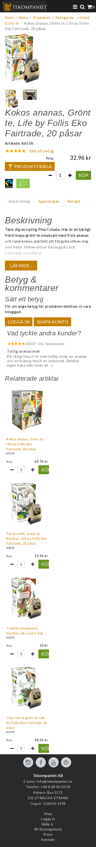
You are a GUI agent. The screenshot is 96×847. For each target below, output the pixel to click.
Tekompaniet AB (48, 775)
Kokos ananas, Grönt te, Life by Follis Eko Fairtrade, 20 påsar (25, 444)
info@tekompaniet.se (54, 781)
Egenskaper (49, 201)
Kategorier (65, 17)
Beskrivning (19, 201)
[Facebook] (42, 763)
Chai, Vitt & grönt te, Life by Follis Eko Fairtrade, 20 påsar (26, 723)
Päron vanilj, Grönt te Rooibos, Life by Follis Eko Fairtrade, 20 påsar (26, 538)
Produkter (42, 17)
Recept (73, 201)
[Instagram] (29, 763)
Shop (48, 813)
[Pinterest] (67, 763)
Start (9, 17)
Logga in (19, 321)
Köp (83, 175)
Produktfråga (33, 166)
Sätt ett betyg (41, 151)
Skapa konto (52, 321)
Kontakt (48, 839)
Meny (23, 17)
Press (48, 834)
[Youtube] (54, 763)
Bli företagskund (48, 829)
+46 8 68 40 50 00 (55, 787)
